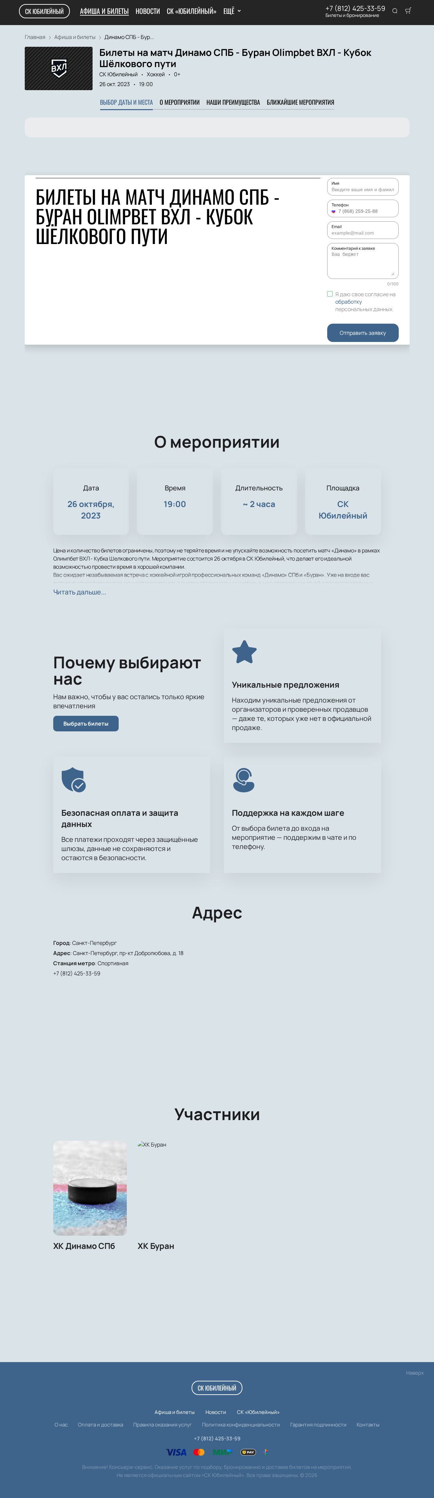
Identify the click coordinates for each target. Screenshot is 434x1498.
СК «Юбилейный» (192, 11)
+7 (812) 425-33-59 (355, 8)
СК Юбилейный (44, 11)
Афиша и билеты (104, 11)
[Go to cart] (408, 11)
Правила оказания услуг (162, 1424)
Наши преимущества (233, 102)
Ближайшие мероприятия (300, 102)
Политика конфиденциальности (241, 1424)
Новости (148, 11)
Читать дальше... (79, 591)
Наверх (415, 1372)
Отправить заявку (363, 333)
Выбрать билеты (85, 723)
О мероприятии (180, 102)
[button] (334, 211)
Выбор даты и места (126, 102)
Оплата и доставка (100, 1424)
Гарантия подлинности (318, 1424)
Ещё (228, 11)
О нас (61, 1424)
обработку (348, 301)
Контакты (368, 1424)
